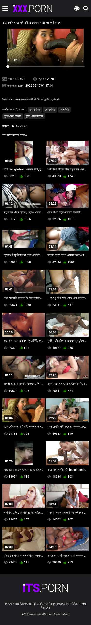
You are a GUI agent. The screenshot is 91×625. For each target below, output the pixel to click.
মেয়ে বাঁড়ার (35, 109)
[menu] (5, 8)
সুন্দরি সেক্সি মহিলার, (34, 116)
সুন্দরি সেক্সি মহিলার (12, 116)
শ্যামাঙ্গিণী (64, 109)
